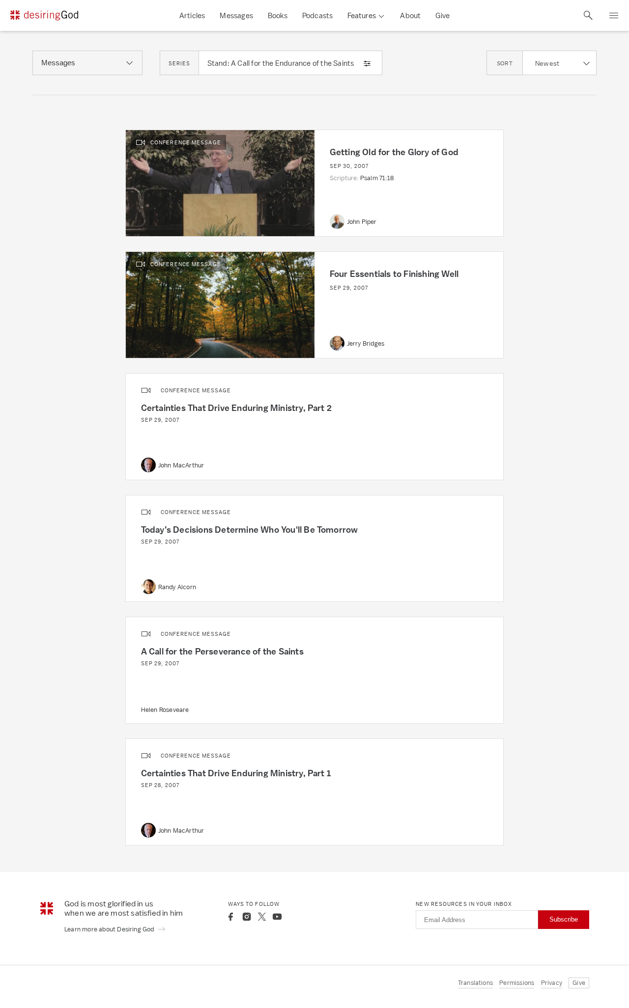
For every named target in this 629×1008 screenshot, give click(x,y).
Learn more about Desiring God (110, 929)
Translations (475, 983)
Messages (236, 15)
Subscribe (563, 919)
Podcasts (317, 15)
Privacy (551, 983)
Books (277, 15)
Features (361, 15)
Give (442, 15)
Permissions (516, 983)
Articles (192, 15)
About (410, 15)
